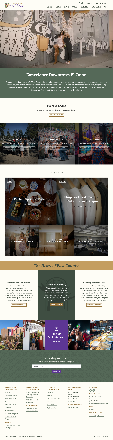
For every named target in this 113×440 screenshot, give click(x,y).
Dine (58, 7)
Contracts (8, 407)
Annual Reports (9, 411)
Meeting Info (56, 304)
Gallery (91, 409)
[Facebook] (79, 3)
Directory (103, 3)
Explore (96, 7)
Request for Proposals (11, 414)
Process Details (19, 305)
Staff (6, 401)
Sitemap (105, 436)
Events (84, 7)
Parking (96, 3)
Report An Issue (73, 408)
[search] (105, 7)
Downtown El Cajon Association (20, 436)
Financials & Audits (10, 404)
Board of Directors (10, 398)
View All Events (56, 115)
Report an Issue (94, 305)
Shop (49, 7)
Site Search (97, 436)
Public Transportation (53, 398)
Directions (50, 392)
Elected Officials (52, 405)
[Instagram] (82, 3)
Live (66, 7)
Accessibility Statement (96, 416)
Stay (74, 7)
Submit (55, 371)
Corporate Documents (11, 395)
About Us (89, 3)
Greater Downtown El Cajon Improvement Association (32, 395)
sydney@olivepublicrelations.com (98, 403)
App (51, 408)
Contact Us (71, 401)
